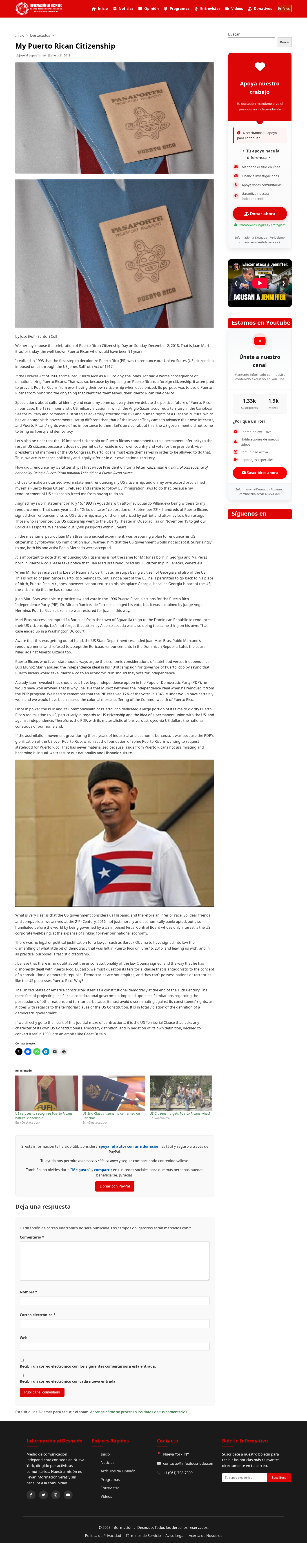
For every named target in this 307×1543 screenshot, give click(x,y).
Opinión (151, 8)
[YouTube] (68, 1494)
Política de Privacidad (103, 1535)
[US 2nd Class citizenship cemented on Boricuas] (113, 1093)
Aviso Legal (174, 1535)
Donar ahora (262, 213)
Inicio (103, 8)
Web (23, 1337)
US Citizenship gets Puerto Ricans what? (180, 1113)
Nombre (28, 1292)
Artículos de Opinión (118, 1471)
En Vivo (284, 8)
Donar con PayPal (115, 1186)
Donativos (263, 8)
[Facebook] (31, 1494)
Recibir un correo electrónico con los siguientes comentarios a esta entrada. (88, 1366)
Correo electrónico (38, 1314)
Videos (237, 8)
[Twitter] (43, 1494)
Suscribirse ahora (262, 472)
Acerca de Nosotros (205, 1535)
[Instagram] (55, 1494)
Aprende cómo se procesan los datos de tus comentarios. (139, 1411)
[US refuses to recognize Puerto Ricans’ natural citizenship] (46, 1093)
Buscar (234, 34)
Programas (179, 8)
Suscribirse (279, 1477)
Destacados (40, 35)
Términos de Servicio (143, 1535)
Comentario (32, 1237)
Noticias (126, 8)
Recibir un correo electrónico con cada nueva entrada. (68, 1381)
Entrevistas (210, 8)
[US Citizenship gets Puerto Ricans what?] (181, 1093)
